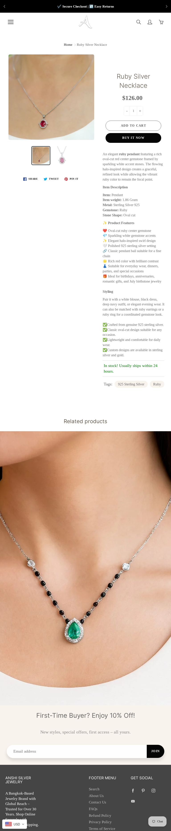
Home (68, 44)
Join (155, 751)
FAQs (93, 809)
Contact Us (97, 802)
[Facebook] (133, 790)
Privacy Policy (100, 822)
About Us (96, 796)
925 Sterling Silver (131, 384)
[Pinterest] (143, 790)
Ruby (157, 384)
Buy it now (133, 137)
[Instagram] (153, 790)
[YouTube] (133, 801)
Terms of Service (102, 829)
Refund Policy (100, 815)
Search (94, 789)
